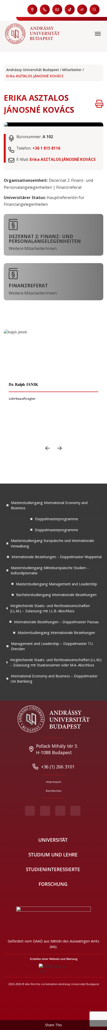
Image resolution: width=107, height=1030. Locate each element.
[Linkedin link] (75, 811)
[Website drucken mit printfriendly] (99, 104)
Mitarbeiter (72, 69)
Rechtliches (53, 791)
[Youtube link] (45, 811)
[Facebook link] (30, 811)
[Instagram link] (60, 811)
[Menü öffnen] (98, 33)
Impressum (53, 782)
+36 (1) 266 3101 (58, 767)
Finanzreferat (28, 285)
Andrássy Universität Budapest (32, 69)
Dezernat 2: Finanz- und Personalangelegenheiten (45, 239)
